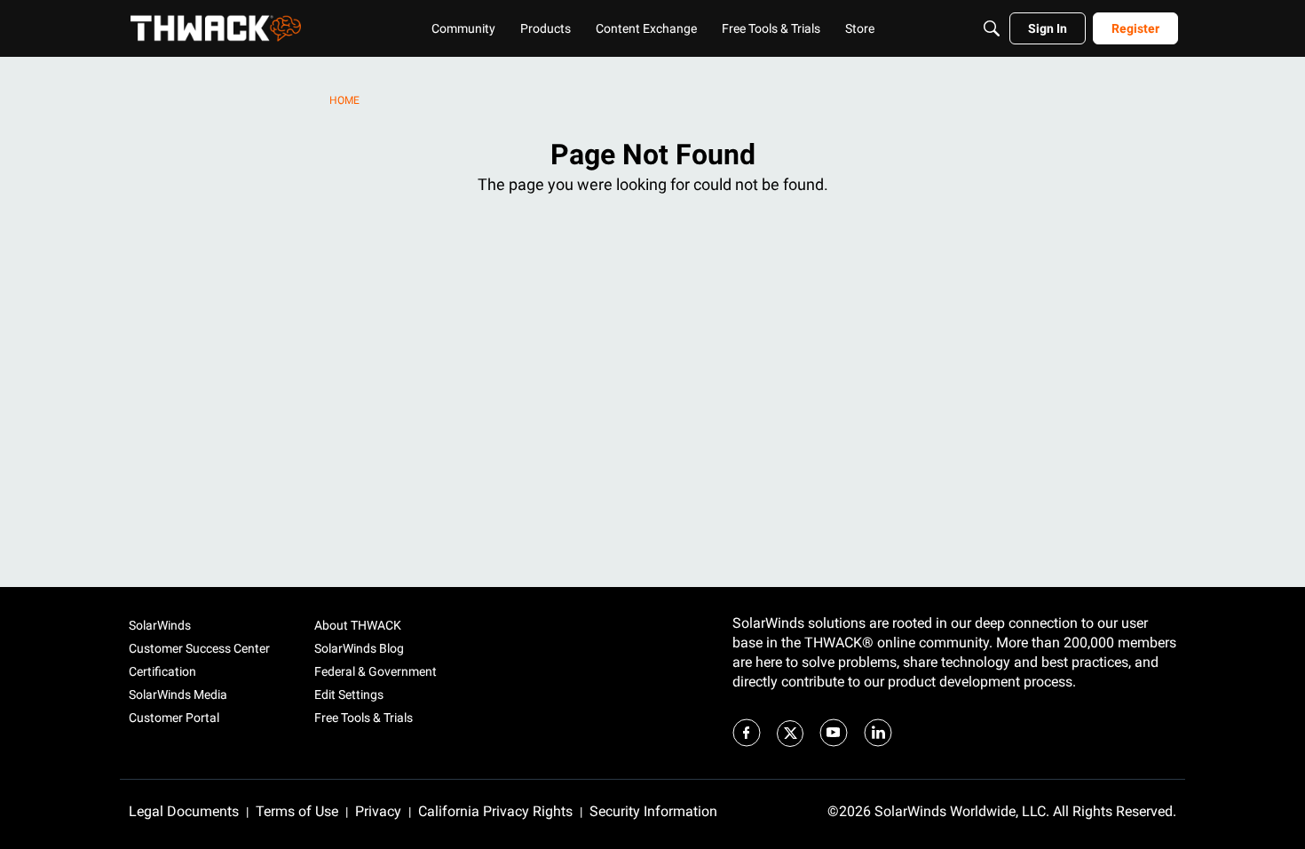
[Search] (992, 28)
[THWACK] (215, 28)
